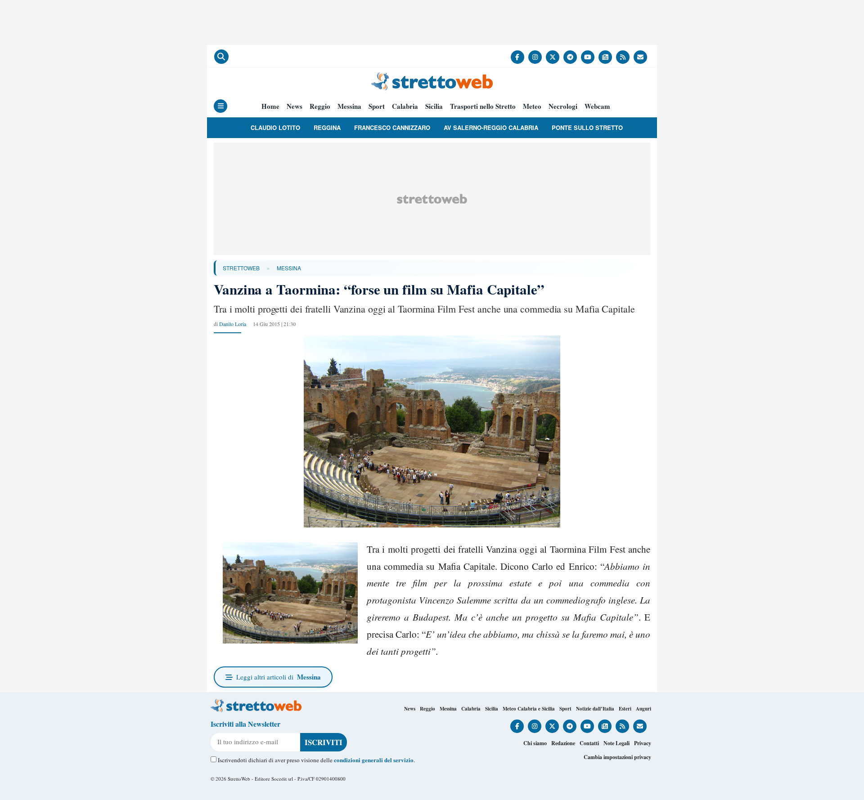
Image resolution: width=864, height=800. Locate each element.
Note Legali (616, 743)
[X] (552, 57)
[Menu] (220, 106)
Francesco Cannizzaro (392, 127)
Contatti (589, 743)
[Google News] (605, 57)
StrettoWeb (241, 268)
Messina (349, 106)
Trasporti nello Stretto (483, 106)
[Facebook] (517, 57)
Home (270, 106)
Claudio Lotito (275, 127)
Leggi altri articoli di (278, 677)
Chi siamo (535, 743)
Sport (377, 106)
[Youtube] (587, 57)
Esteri (625, 708)
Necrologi (563, 106)
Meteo (532, 106)
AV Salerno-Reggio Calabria (491, 127)
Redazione (563, 743)
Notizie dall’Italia (595, 708)
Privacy (642, 743)
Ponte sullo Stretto (587, 127)
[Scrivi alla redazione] (640, 57)
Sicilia (434, 106)
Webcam (597, 106)
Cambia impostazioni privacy (617, 757)
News (294, 106)
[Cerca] (221, 56)
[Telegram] (570, 57)
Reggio (320, 106)
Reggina (327, 127)
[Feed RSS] (623, 57)
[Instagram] (535, 57)
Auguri (643, 708)
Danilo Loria (232, 323)
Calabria (405, 106)
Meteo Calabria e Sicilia (529, 708)
